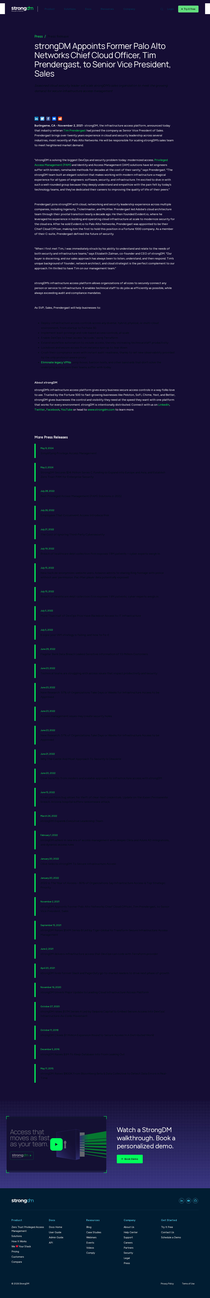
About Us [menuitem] (129, 1227)
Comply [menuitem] (90, 1252)
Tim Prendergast (74, 130)
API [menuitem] (51, 1242)
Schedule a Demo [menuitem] (171, 1237)
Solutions (70, 9)
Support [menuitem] (128, 1237)
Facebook (53, 409)
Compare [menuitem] (16, 1261)
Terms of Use (188, 1283)
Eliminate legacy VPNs (56, 362)
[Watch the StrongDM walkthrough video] (56, 1145)
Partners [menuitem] (128, 1247)
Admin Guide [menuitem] (56, 1237)
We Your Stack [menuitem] (21, 1246)
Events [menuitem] (90, 1242)
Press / (40, 36)
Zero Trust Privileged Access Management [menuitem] (27, 1229)
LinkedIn (163, 404)
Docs (88, 9)
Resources (107, 9)
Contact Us (167, 1232)
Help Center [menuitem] (131, 1232)
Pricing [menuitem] (15, 1251)
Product (50, 9)
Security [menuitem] (128, 1252)
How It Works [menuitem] (19, 1241)
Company (129, 9)
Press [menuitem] (127, 1263)
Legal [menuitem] (127, 1258)
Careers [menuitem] (128, 1242)
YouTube (67, 409)
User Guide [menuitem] (55, 1232)
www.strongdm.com (101, 409)
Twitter (39, 409)
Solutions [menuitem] (16, 1236)
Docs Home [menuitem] (55, 1227)
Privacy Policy (167, 1283)
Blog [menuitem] (88, 1227)
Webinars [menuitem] (91, 1237)
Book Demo (131, 1158)
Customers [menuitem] (17, 1256)
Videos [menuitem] (90, 1247)
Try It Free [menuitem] (167, 1227)
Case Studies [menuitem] (93, 1232)
